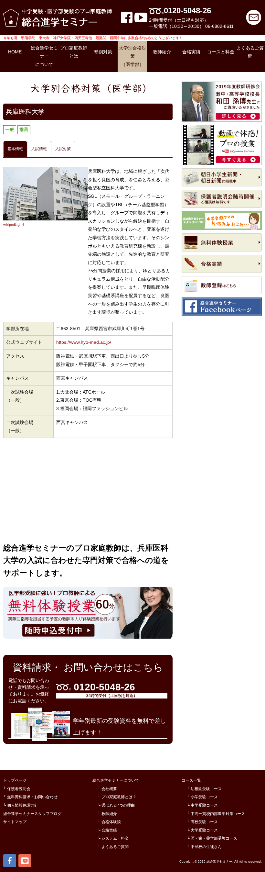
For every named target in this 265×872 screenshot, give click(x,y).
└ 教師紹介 (107, 813)
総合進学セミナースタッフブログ (32, 813)
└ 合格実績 (107, 830)
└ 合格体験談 (109, 822)
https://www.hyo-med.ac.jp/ (83, 342)
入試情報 (39, 149)
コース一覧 (191, 780)
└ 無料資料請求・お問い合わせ (30, 797)
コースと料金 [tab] (220, 51)
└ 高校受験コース (202, 822)
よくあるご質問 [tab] (250, 52)
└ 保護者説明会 (16, 789)
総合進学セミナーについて (115, 780)
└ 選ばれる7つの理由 (116, 805)
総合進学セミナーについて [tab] (44, 56)
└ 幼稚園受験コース (204, 789)
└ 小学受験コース (202, 797)
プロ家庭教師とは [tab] (73, 52)
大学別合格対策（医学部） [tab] (132, 56)
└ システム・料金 (113, 838)
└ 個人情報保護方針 (20, 805)
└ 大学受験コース (202, 830)
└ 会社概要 (107, 789)
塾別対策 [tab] (103, 51)
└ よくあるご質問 (113, 846)
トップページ (14, 780)
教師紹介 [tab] (162, 51)
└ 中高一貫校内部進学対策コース (216, 813)
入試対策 (63, 149)
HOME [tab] (15, 51)
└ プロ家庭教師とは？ (117, 797)
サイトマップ (14, 822)
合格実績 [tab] (191, 51)
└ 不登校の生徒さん (204, 846)
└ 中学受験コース (202, 805)
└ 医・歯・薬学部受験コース (212, 838)
